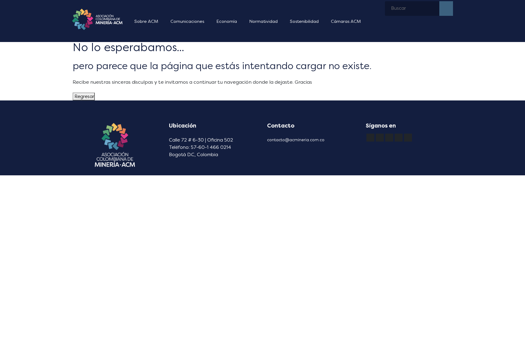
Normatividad (263, 21)
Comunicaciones (187, 21)
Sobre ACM (146, 21)
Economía (226, 21)
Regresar (83, 96)
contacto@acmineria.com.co (295, 140)
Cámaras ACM (346, 21)
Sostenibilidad (304, 21)
